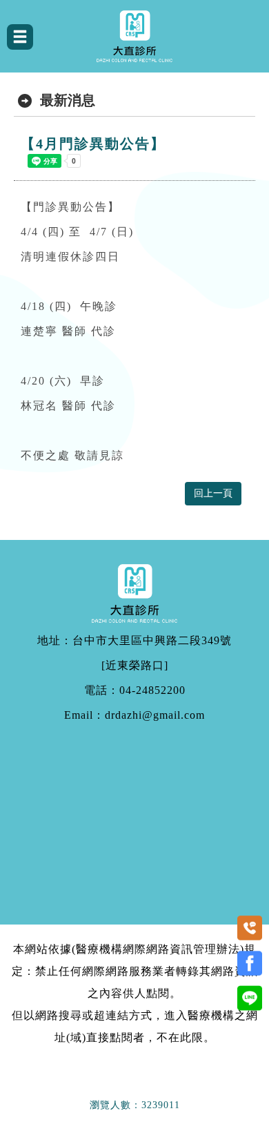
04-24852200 (152, 690)
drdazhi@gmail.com (155, 715)
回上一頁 (213, 493)
